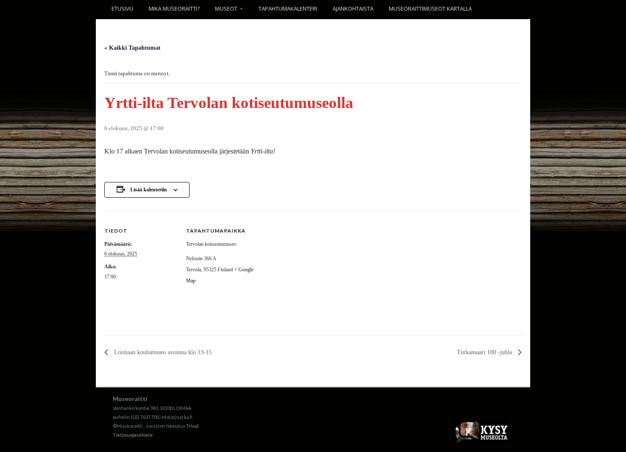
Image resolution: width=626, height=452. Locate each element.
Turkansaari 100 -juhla (485, 352)
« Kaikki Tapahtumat (132, 48)
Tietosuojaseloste (133, 435)
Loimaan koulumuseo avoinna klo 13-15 (162, 352)
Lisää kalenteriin (148, 190)
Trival (192, 426)
